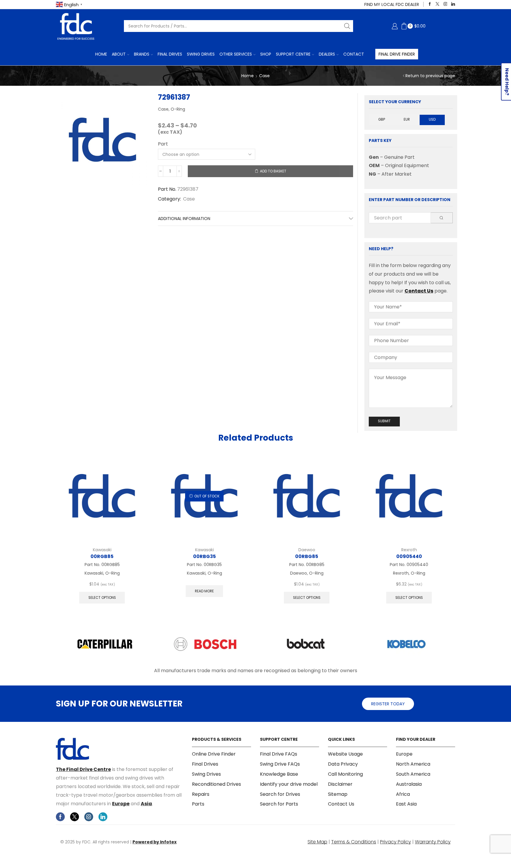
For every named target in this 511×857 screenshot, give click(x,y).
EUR (407, 119)
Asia (146, 803)
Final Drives (170, 54)
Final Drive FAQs (278, 754)
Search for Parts (279, 804)
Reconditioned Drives (216, 784)
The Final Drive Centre (83, 769)
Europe (121, 803)
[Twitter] (437, 4)
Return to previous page (430, 76)
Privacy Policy (395, 841)
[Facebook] (430, 4)
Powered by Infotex (154, 842)
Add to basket (273, 171)
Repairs (200, 794)
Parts (198, 804)
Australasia (409, 784)
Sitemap (337, 794)
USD (432, 119)
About (119, 54)
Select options (102, 597)
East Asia (406, 804)
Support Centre (293, 54)
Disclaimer (340, 784)
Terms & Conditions (353, 841)
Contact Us (419, 290)
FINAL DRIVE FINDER (397, 54)
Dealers (327, 54)
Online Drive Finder (214, 754)
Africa (403, 794)
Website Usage (345, 754)
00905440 (409, 556)
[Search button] (347, 26)
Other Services (235, 54)
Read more (204, 591)
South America (413, 774)
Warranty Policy (433, 841)
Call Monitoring (345, 774)
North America (413, 764)
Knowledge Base (279, 774)
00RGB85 (102, 556)
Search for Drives (280, 794)
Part (163, 144)
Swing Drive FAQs (280, 764)
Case (264, 76)
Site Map (317, 841)
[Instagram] (445, 4)
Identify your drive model (289, 784)
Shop (265, 54)
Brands (141, 54)
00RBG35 (204, 556)
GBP (381, 119)
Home (101, 54)
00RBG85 (306, 556)
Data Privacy (343, 764)
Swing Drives (201, 54)
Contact (353, 54)
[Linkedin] (453, 4)
